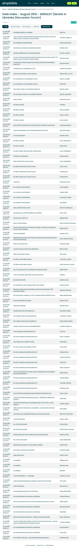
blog (48, 3)
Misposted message (19, 305)
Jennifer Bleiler (64, 378)
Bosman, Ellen (64, 48)
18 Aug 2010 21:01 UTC (6, 300)
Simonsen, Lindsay (65, 311)
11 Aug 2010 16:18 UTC (6, 207)
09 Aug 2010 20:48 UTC (6, 177)
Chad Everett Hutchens (67, 429)
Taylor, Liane (63, 166)
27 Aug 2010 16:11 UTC (6, 455)
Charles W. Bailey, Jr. (66, 37)
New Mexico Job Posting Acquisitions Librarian (27, 48)
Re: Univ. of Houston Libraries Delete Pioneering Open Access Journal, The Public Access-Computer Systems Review (35, 58)
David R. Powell (64, 58)
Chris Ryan (63, 362)
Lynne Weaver (64, 187)
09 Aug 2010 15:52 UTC (6, 151)
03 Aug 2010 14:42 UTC (6, 68)
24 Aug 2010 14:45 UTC (6, 367)
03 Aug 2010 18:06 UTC (6, 84)
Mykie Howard (64, 156)
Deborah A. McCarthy (66, 414)
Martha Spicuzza (65, 507)
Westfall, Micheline (65, 290)
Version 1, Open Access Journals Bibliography (27, 326)
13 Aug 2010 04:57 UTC (6, 213)
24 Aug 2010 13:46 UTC (6, 341)
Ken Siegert (63, 202)
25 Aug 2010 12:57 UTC (6, 403)
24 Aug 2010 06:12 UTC (6, 331)
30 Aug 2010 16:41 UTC (6, 486)
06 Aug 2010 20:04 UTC (6, 146)
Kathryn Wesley (64, 110)
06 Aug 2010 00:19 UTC (6, 99)
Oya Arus (62, 331)
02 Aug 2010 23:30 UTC (6, 48)
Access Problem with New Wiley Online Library (27, 151)
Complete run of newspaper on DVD (24, 68)
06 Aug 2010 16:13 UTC (6, 125)
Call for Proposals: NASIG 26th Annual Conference (28, 275)
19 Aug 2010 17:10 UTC (6, 321)
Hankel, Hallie (64, 192)
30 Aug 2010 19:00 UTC (6, 512)
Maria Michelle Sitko (66, 295)
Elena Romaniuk (64, 244)
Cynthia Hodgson (65, 522)
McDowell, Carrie (65, 99)
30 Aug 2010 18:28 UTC (6, 501)
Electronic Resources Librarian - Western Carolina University (31, 517)
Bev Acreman (64, 120)
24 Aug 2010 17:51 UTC (6, 393)
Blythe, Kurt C (64, 486)
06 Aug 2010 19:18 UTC (6, 135)
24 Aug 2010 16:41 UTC (6, 383)
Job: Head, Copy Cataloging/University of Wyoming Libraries (31, 414)
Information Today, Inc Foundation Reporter (26, 89)
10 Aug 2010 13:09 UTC (6, 187)
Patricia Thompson (65, 68)
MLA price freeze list (19, 280)
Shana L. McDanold (65, 94)
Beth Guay (63, 84)
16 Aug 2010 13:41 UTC (6, 238)
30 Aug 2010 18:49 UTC (6, 506)
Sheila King (63, 398)
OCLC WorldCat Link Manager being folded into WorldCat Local (32, 393)
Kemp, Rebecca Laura (66, 238)
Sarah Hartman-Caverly (67, 264)
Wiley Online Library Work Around (23, 161)
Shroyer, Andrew (65, 53)
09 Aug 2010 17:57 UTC (6, 161)
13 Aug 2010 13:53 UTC (6, 218)
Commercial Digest (19, 135)
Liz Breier (62, 104)
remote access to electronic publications (25, 249)
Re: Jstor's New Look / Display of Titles (24, 347)
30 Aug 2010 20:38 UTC (6, 517)
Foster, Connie (64, 115)
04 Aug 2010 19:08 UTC (6, 89)
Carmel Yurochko (65, 357)
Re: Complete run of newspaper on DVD (25, 79)
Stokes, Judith (64, 419)
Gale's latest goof (18, 455)
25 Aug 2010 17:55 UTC (6, 408)
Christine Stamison (65, 125)
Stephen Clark (64, 135)
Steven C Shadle (65, 79)
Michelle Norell (64, 537)
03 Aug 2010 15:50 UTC (6, 73)
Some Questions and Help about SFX (24, 331)
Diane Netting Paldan (66, 321)
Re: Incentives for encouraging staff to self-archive (28, 285)
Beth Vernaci (64, 249)
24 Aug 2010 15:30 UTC (6, 378)
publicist (62, 275)
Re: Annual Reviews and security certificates (26, 496)
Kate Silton (63, 512)
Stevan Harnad (64, 63)
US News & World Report (20, 156)
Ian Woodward (64, 527)
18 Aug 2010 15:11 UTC (6, 280)
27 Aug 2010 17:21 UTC (6, 465)
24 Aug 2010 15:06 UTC (6, 372)
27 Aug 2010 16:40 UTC (6, 460)
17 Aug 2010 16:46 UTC (6, 264)
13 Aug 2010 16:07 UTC (6, 223)
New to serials (17, 99)
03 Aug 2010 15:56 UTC (6, 79)
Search (74, 22)
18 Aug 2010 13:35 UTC (6, 274)
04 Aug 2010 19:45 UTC (6, 94)
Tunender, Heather (65, 383)
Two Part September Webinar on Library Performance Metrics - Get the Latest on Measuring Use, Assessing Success (35, 522)
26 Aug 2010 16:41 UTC (6, 429)
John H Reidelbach (65, 151)
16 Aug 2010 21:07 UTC (6, 254)
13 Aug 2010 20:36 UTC (6, 233)
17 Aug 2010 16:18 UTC (6, 259)
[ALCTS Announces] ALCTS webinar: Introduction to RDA (30, 269)
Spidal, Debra (64, 228)
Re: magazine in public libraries (22, 43)
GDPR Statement (50, 545)
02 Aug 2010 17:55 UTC (6, 42)
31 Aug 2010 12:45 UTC (6, 527)
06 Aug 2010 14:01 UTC (6, 115)
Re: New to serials (18, 104)
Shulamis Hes (64, 171)
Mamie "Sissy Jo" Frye (66, 73)
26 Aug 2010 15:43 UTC (6, 424)
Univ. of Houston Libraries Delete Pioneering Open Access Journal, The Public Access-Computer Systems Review (34, 37)
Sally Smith (63, 532)
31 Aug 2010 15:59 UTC (6, 532)
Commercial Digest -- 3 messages (23, 476)
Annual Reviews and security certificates (25, 491)
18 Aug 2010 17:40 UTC (6, 290)
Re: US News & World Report (21, 187)
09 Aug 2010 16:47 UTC (6, 156)
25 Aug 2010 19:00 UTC (6, 414)
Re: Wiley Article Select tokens (22, 259)
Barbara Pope (64, 300)
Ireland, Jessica (64, 403)
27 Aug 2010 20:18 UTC (6, 481)
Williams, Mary (64, 460)
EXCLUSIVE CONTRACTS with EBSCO (24, 450)
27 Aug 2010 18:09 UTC (6, 470)
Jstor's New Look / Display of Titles (23, 342)
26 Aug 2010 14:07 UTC (6, 419)
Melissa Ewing (64, 218)
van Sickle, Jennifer (65, 197)
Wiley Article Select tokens (21, 254)
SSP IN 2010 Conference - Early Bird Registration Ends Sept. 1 (31, 537)
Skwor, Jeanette (65, 336)
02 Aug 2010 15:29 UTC (6, 32)
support (42, 3)
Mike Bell (62, 470)
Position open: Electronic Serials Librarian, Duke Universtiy (30, 434)
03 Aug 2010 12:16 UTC (6, 58)
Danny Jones (64, 393)
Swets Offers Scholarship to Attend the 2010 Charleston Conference (34, 125)
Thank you (16, 182)
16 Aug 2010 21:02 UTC (6, 244)
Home (4, 9)
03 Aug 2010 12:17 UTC (6, 63)
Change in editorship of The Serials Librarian (26, 53)
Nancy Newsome (65, 517)
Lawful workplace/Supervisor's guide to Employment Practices (32, 481)
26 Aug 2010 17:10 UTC (6, 434)
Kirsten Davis (64, 424)
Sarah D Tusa (64, 455)
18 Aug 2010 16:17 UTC (6, 285)
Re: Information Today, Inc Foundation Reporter (27, 94)
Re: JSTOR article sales (20, 424)
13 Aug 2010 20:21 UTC (6, 228)
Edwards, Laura (64, 388)
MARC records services (20, 244)
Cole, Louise (63, 347)
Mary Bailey (63, 409)
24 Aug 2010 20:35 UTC (6, 398)
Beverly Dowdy (64, 434)
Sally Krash (63, 254)
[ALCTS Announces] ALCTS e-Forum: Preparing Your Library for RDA (33, 501)
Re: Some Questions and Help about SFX (25, 336)
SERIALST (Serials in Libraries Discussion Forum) (22, 9)
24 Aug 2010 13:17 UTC (6, 336)
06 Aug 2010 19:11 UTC (6, 130)
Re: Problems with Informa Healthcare (24, 316)
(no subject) (17, 460)
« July (5, 26)
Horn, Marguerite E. (65, 141)
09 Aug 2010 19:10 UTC (6, 166)
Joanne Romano (65, 496)
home (29, 3)
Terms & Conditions (30, 545)
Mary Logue (63, 213)
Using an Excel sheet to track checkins (25, 73)
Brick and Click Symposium (68, 223)
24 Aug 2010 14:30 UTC (6, 362)
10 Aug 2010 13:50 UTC (6, 192)
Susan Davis (63, 146)
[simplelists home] (9, 3)
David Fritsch (64, 445)
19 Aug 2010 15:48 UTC (6, 316)
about (52, 3)
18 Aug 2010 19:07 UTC (6, 295)
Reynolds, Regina (65, 130)
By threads (26, 27)
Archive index (15, 27)
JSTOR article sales (19, 419)
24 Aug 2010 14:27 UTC (6, 357)
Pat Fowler (63, 481)
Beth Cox (62, 32)
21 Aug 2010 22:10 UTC (6, 326)
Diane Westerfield (65, 440)
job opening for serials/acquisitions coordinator (27, 213)
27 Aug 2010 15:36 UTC (6, 450)
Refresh (36, 27)
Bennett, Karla (64, 89)
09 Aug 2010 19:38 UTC (6, 171)
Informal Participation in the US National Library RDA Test (30, 130)
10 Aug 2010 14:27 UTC (6, 202)
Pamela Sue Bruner (65, 43)
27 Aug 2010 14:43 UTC (6, 445)
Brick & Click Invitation (20, 223)
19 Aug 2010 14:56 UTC (6, 311)
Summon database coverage (22, 300)
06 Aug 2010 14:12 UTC (6, 120)
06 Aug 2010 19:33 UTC (6, 140)
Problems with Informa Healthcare (23, 311)
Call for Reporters (18, 486)
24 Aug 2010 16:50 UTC (6, 388)
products (35, 3)
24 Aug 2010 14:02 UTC (6, 347)
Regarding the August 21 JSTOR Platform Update (28, 445)
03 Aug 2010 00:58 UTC (6, 53)
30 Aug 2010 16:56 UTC (6, 491)
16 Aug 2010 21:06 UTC (6, 249)
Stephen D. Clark (65, 476)
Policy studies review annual (21, 208)
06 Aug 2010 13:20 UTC (6, 104)
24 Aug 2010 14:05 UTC (6, 352)
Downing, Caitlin (64, 450)
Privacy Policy (40, 545)
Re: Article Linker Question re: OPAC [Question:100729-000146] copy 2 (34, 295)
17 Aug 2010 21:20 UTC (6, 269)
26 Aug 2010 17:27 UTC (6, 439)
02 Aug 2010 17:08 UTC (6, 37)
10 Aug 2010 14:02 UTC (6, 197)
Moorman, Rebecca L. (66, 208)
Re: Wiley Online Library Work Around (24, 166)
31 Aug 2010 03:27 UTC (6, 522)
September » (46, 26)
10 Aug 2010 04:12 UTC (6, 182)
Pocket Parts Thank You (20, 218)
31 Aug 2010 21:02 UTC (6, 537)
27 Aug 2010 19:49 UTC (6, 476)
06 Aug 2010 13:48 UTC (6, 109)
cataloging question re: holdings (22, 32)
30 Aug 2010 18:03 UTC (6, 496)
